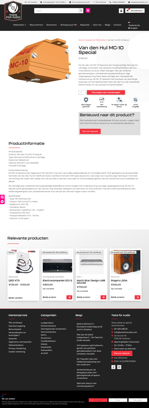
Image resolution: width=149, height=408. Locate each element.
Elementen (101, 40)
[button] (69, 297)
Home (81, 40)
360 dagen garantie (86, 106)
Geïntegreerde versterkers (53, 329)
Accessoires (90, 40)
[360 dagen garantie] (86, 100)
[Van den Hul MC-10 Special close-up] (39, 61)
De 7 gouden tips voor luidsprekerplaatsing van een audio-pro (88, 362)
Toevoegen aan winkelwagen (106, 92)
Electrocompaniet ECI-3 (57, 280)
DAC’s (43, 335)
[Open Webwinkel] (25, 25)
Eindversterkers (48, 326)
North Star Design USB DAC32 (91, 281)
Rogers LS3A (119, 280)
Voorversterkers (48, 332)
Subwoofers (46, 350)
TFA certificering (102, 106)
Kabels (44, 344)
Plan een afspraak (90, 131)
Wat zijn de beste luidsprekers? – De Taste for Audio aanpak (90, 337)
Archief (44, 353)
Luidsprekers (47, 323)
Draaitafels (46, 347)
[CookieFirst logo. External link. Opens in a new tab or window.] (2, 396)
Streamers (46, 338)
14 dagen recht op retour (119, 106)
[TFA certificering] (102, 100)
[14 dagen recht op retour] (119, 100)
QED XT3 (14, 280)
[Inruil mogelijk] (135, 100)
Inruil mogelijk (135, 106)
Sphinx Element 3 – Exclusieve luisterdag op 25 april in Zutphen (89, 327)
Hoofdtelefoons (48, 341)
